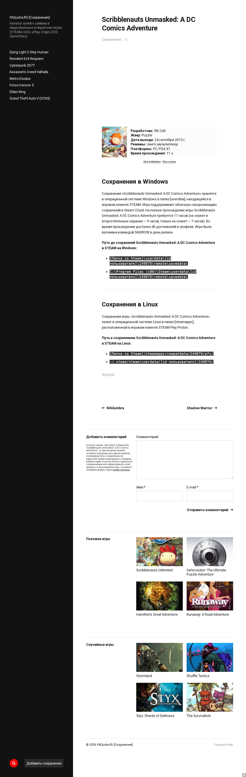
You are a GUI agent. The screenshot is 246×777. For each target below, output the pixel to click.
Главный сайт (223, 744)
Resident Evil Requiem (27, 59)
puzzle (109, 375)
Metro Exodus (20, 79)
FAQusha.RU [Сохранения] (30, 17)
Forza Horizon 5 (22, 85)
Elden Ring (18, 92)
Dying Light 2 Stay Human (29, 52)
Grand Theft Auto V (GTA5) (30, 98)
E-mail (192, 487)
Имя (140, 487)
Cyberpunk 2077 (22, 65)
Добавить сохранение (44, 763)
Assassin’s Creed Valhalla (29, 72)
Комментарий (147, 437)
